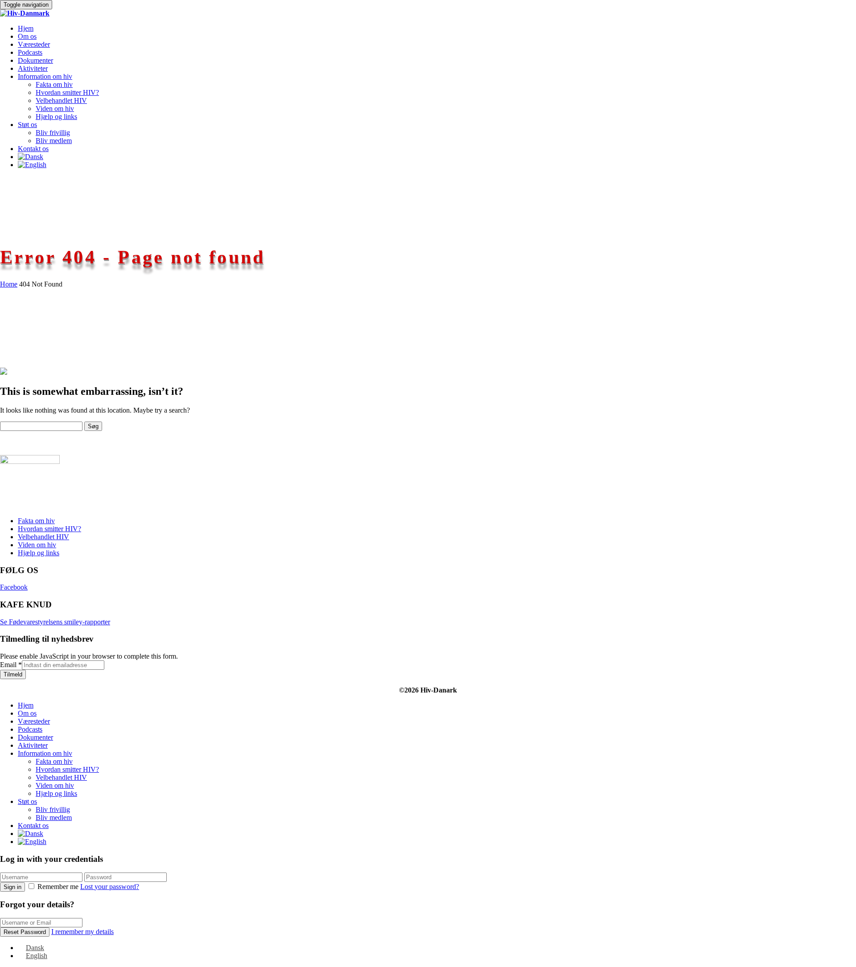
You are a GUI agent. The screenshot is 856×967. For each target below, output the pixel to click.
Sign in (12, 887)
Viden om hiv (55, 108)
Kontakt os (33, 148)
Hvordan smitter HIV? (67, 92)
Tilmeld (13, 674)
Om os (27, 36)
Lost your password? (109, 886)
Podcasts (30, 52)
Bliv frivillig (53, 132)
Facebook (14, 587)
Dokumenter (35, 60)
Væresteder (34, 44)
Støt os (27, 124)
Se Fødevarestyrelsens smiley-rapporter (55, 622)
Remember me (58, 886)
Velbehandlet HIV (61, 100)
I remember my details (82, 931)
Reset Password (25, 932)
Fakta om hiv (54, 84)
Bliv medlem (54, 140)
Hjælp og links (56, 116)
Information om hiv (45, 76)
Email (11, 664)
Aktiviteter (33, 68)
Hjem (25, 28)
